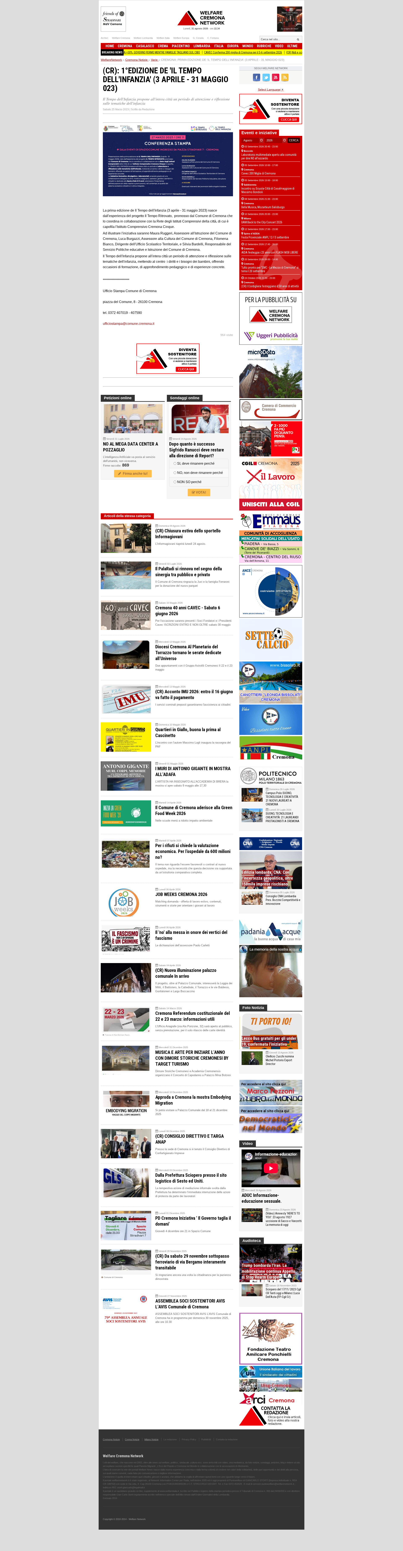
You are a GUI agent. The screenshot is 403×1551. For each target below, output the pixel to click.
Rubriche (264, 46)
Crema (163, 46)
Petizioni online (118, 398)
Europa (233, 46)
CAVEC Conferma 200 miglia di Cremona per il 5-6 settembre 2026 (194, 52)
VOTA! (200, 492)
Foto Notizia (253, 1008)
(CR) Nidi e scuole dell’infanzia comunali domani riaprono (271, 52)
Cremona (125, 46)
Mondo (247, 46)
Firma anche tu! (134, 473)
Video (279, 46)
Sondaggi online (184, 398)
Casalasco (145, 46)
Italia (219, 46)
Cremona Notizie (111, 1439)
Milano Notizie (151, 1439)
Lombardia (202, 46)
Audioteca (251, 1241)
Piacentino (181, 46)
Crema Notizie (132, 1439)
